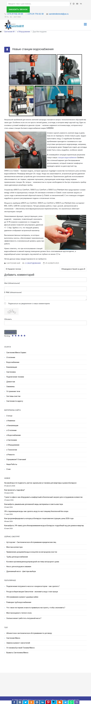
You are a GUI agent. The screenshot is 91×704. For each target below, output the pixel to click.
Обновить (8, 319)
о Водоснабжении (13, 435)
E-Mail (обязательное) (13, 292)
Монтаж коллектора (14, 547)
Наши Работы (11, 464)
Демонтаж (10, 382)
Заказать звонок (18, 9)
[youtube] (77, 4)
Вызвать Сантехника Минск (17, 653)
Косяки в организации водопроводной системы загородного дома (32, 562)
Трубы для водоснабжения (17, 557)
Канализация (11, 367)
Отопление (10, 357)
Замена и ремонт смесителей (18, 643)
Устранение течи (13, 391)
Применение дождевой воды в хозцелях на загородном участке (31, 552)
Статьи (9, 416)
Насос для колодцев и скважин (18, 566)
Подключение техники (15, 377)
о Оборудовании (23, 32)
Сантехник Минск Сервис (16, 352)
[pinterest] (74, 4)
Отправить (10, 332)
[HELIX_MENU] (85, 25)
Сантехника (11, 372)
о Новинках (10, 421)
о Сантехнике (11, 440)
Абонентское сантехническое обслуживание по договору (29, 633)
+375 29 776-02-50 (35, 14)
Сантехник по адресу (14, 401)
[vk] (81, 4)
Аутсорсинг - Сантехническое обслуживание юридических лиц (31, 542)
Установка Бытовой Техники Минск (20, 648)
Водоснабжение (12, 362)
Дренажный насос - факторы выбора (21, 571)
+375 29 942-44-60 (15, 14)
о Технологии (11, 450)
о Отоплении (11, 430)
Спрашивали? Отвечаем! (16, 459)
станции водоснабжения (67, 158)
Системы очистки (13, 396)
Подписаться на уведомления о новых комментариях (29, 304)
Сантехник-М (9, 32)
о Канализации (12, 425)
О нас (8, 469)
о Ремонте (10, 455)
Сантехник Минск (13, 638)
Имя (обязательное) (12, 283)
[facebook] (70, 4)
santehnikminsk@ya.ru (58, 14)
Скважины (10, 386)
